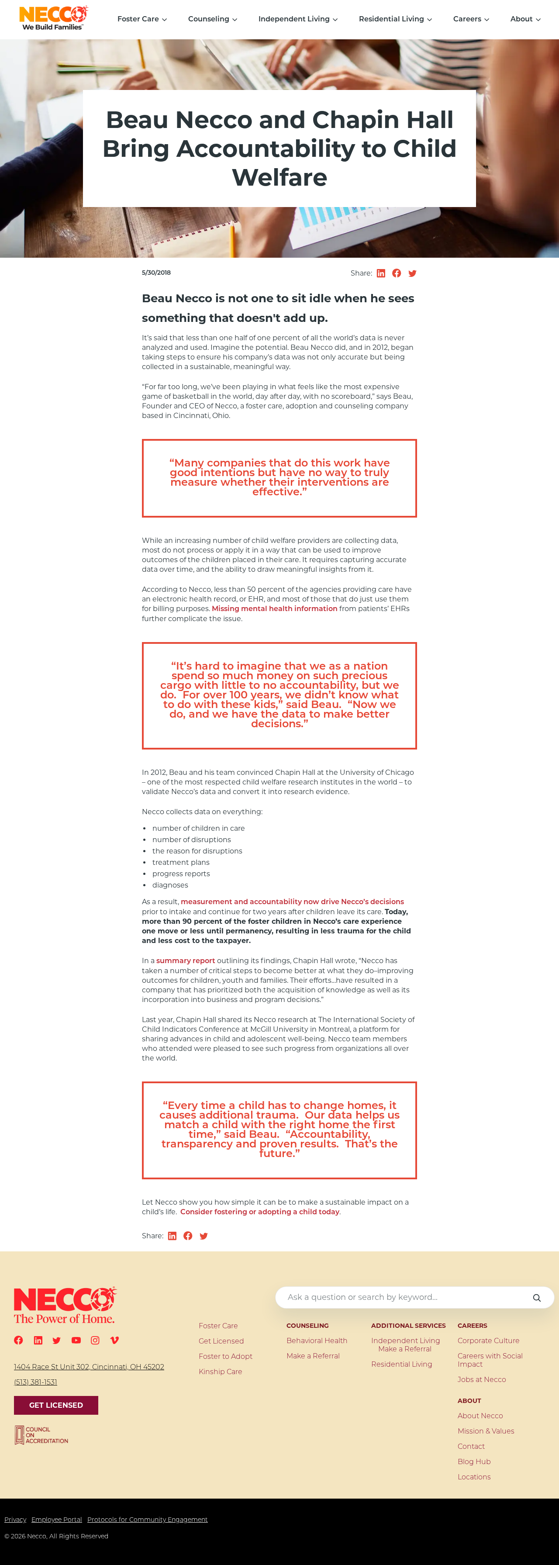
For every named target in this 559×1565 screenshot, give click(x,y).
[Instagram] (95, 1340)
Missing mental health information (275, 609)
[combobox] (415, 1297)
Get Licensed (56, 1405)
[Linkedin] (38, 1340)
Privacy (15, 1520)
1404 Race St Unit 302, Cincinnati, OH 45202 (89, 1367)
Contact (471, 1447)
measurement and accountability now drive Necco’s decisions (292, 902)
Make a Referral (313, 1356)
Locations (474, 1477)
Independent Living (294, 19)
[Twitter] (56, 1340)
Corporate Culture (489, 1341)
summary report (185, 961)
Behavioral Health (317, 1341)
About (522, 19)
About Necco (480, 1416)
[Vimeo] (114, 1340)
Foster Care (138, 19)
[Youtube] (76, 1340)
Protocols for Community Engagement (147, 1520)
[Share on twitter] (412, 273)
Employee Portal (56, 1520)
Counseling (208, 19)
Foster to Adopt (225, 1357)
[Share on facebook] (396, 273)
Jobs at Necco (482, 1380)
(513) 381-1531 (35, 1382)
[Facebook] (18, 1340)
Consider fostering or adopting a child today (259, 1212)
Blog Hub (474, 1462)
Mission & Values (486, 1431)
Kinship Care (220, 1372)
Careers (467, 19)
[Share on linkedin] (380, 273)
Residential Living (391, 19)
